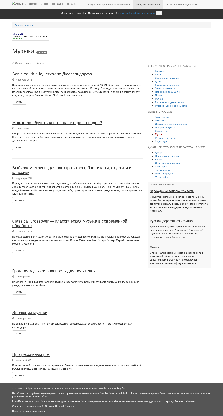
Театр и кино (162, 169)
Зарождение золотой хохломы (172, 191)
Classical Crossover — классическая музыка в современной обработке (69, 223)
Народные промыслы (167, 91)
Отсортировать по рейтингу (29, 63)
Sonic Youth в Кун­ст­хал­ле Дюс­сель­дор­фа (52, 74)
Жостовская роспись (167, 84)
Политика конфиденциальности (28, 411)
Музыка (29, 25)
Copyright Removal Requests (59, 406)
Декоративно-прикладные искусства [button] (107, 4)
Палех (158, 95)
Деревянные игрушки (167, 77)
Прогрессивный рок (31, 354)
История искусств (165, 127)
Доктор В (31, 36)
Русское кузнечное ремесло (171, 105)
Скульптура (161, 141)
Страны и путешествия (168, 163)
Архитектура (162, 117)
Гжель (158, 74)
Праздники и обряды (167, 156)
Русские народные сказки (169, 102)
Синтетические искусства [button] (180, 4)
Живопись (161, 120)
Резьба (159, 98)
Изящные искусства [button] (147, 4)
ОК (159, 13)
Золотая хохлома (165, 88)
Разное (159, 159)
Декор (158, 152)
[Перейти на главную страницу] (47, 4)
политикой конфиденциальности (136, 13)
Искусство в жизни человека (171, 123)
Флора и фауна (164, 173)
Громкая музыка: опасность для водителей (54, 271)
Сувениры (161, 166)
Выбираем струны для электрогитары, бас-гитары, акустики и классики (71, 170)
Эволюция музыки (29, 312)
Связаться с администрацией (27, 406)
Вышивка (160, 70)
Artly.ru (18, 25)
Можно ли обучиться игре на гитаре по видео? (57, 122)
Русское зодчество (165, 137)
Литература (161, 130)
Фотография (162, 176)
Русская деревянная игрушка (171, 221)
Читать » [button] (19, 101)
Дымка (159, 81)
